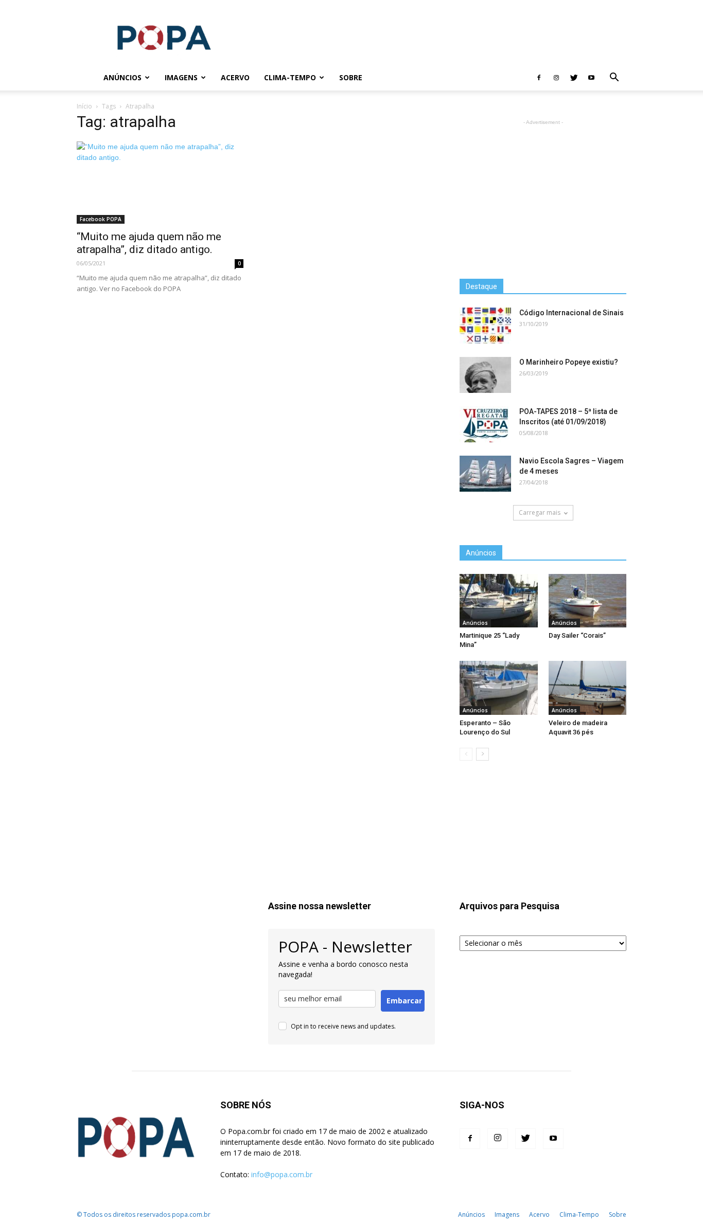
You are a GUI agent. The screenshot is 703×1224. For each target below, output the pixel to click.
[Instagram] (556, 77)
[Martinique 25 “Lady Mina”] (499, 600)
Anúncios (122, 77)
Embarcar (404, 1000)
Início (84, 106)
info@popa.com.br (281, 1174)
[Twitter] (574, 77)
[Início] (86, 78)
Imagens (181, 77)
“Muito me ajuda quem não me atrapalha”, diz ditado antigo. (149, 243)
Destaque (481, 286)
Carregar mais (539, 512)
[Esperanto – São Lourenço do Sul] (499, 687)
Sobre (350, 77)
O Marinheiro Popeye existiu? (568, 362)
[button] (614, 78)
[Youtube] (591, 77)
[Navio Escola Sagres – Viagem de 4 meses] (485, 474)
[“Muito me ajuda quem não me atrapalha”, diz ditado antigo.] (160, 182)
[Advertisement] (439, 37)
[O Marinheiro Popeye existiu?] (485, 375)
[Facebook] (539, 77)
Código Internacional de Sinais (571, 313)
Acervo (235, 77)
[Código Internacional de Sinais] (485, 326)
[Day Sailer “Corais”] (588, 600)
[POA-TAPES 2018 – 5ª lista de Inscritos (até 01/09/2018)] (485, 424)
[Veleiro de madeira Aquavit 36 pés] (588, 687)
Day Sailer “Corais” (577, 635)
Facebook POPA (100, 219)
